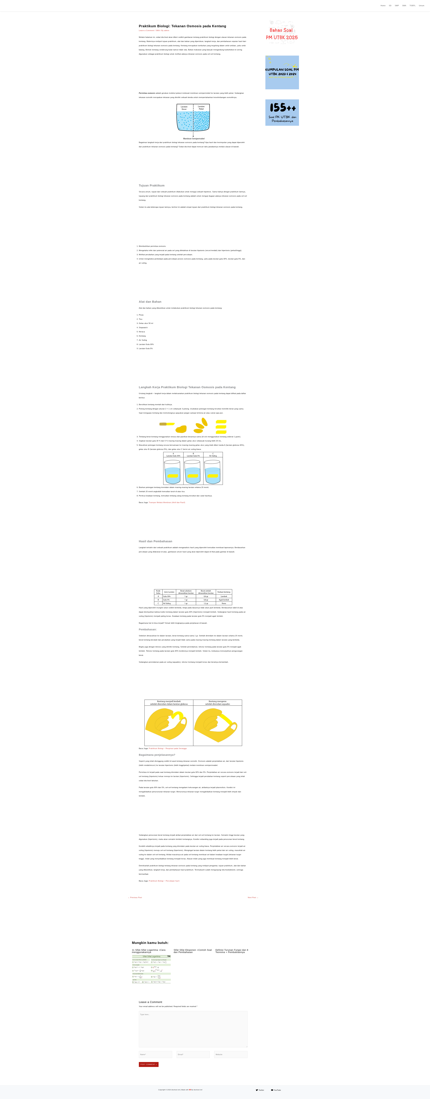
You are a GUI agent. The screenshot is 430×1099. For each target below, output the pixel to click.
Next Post (253, 897)
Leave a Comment (146, 30)
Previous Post (135, 897)
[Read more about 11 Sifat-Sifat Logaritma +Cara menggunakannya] (151, 969)
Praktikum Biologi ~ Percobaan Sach (164, 881)
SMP (397, 5)
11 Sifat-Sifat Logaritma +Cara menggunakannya (149, 951)
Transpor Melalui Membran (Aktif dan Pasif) (167, 502)
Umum (421, 5)
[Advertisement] (193, 74)
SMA (404, 5)
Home (383, 5)
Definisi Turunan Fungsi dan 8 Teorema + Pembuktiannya (231, 951)
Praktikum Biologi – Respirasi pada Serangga (168, 748)
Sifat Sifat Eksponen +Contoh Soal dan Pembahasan (193, 951)
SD (390, 5)
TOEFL (413, 5)
